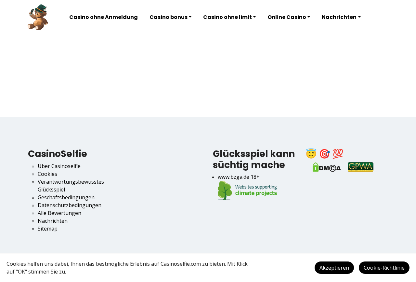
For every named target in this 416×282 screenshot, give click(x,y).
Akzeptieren (334, 267)
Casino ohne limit (227, 17)
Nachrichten (339, 17)
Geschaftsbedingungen (66, 197)
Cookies (47, 173)
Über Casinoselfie (59, 166)
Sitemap (48, 228)
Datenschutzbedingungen (69, 205)
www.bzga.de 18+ (239, 176)
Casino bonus (169, 17)
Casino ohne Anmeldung (103, 17)
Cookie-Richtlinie (384, 267)
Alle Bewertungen (59, 213)
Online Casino (286, 17)
